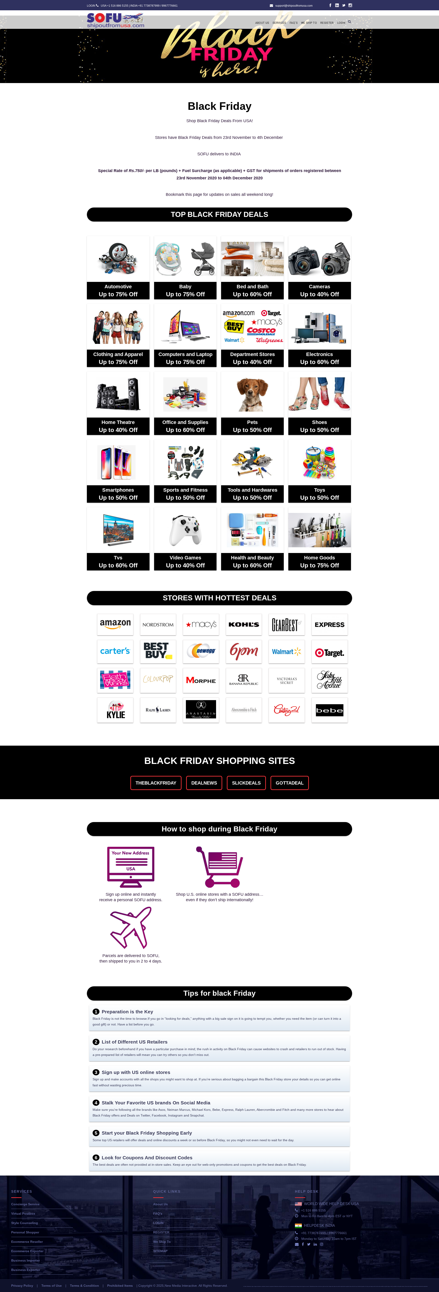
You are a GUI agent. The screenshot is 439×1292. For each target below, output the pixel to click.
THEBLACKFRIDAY (156, 782)
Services (279, 22)
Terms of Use (51, 1285)
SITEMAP (160, 1251)
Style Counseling (24, 1223)
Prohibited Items (120, 1285)
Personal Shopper (25, 1232)
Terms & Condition (84, 1285)
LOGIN (91, 5)
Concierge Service (25, 1204)
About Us (262, 22)
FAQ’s (294, 22)
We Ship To (309, 22)
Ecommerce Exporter (27, 1251)
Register (327, 22)
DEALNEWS (204, 782)
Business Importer (25, 1260)
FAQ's (157, 1213)
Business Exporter (25, 1270)
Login (341, 22)
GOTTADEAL (290, 782)
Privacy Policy (22, 1285)
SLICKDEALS (246, 782)
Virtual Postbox (23, 1213)
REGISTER (161, 1232)
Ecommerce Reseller (27, 1241)
